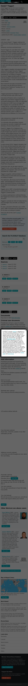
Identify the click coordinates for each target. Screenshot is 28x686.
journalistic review (11, 339)
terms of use (11, 353)
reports (14, 331)
